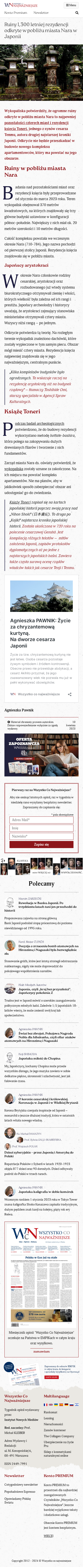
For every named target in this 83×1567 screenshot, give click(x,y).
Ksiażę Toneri (20, 502)
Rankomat (50, 1412)
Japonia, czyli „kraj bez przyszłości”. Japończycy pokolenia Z (45, 991)
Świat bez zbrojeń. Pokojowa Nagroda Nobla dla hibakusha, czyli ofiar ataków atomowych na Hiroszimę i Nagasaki (40, 1037)
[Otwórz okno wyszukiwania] (77, 13)
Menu (72, 5)
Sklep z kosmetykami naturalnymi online (57, 1454)
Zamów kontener (55, 1430)
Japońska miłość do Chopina (39, 1058)
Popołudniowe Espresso (19, 1492)
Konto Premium (15, 13)
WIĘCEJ (48, 1536)
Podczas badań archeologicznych (39, 423)
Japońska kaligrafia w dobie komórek (46, 1192)
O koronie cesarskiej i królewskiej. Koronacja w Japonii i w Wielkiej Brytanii (48, 1101)
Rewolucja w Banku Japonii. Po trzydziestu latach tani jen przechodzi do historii (40, 907)
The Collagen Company (59, 1436)
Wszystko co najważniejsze (56, 1561)
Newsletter (41, 13)
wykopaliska (13, 469)
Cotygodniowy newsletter (21, 1485)
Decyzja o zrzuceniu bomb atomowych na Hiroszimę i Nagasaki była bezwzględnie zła (41, 950)
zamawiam (41, 1351)
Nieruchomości (53, 1424)
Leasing (49, 1418)
